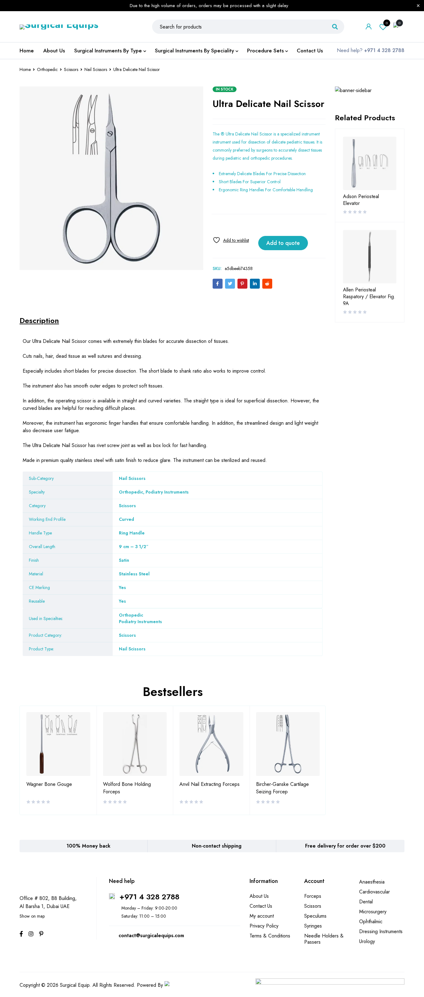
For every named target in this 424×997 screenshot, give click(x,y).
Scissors (71, 69)
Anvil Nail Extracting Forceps (209, 784)
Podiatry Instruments (140, 621)
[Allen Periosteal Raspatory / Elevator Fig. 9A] (369, 256)
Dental (366, 901)
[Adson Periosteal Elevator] (369, 163)
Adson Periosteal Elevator (361, 200)
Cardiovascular (374, 891)
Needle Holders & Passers (324, 939)
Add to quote (283, 243)
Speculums (315, 915)
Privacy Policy (264, 925)
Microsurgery (372, 911)
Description (39, 320)
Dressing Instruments (381, 931)
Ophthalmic (370, 921)
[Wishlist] (231, 240)
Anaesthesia (372, 881)
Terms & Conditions (270, 935)
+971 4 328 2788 (149, 896)
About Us (259, 896)
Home (25, 69)
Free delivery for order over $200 (345, 845)
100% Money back (88, 845)
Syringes (313, 925)
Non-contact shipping (216, 845)
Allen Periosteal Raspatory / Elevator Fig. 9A (369, 296)
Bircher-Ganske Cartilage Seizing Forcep (282, 788)
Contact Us (261, 906)
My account (262, 915)
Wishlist (387, 22)
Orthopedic (47, 69)
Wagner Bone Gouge (49, 784)
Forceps (312, 896)
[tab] (39, 320)
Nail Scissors (95, 69)
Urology (367, 941)
